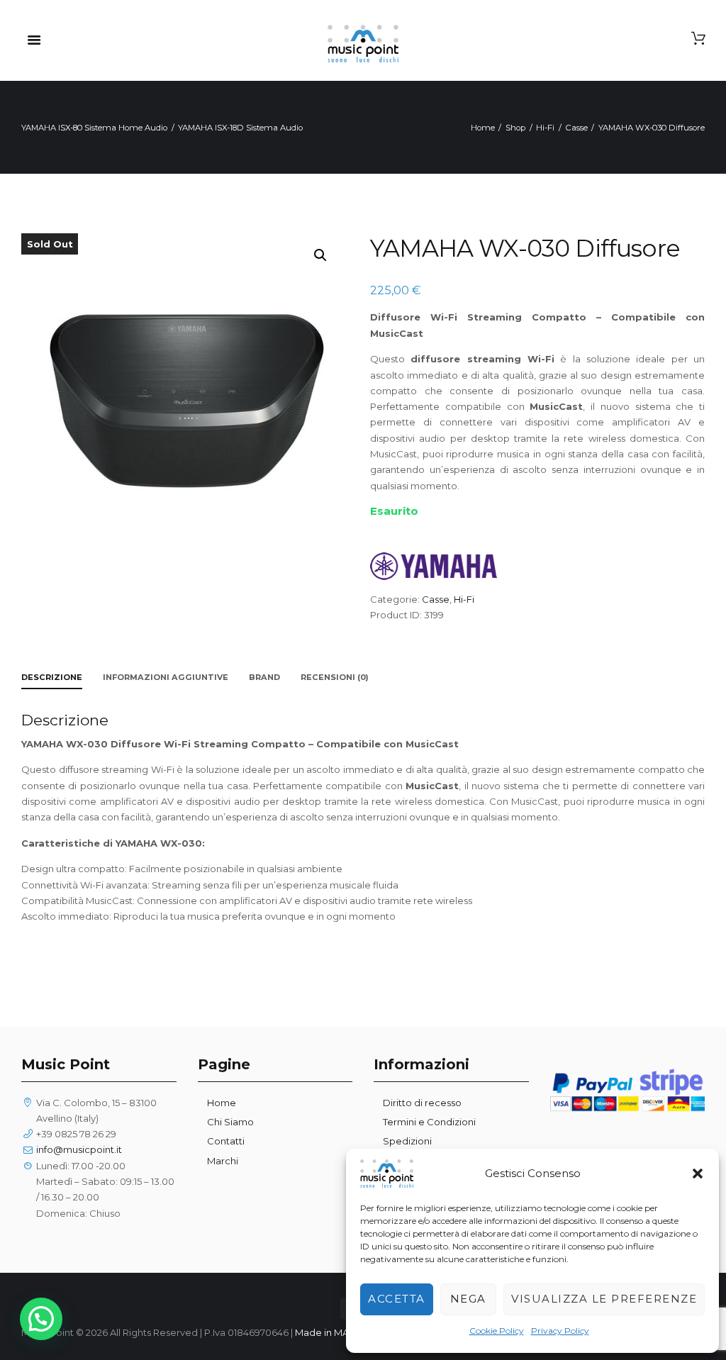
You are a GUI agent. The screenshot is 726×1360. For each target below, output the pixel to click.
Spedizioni (407, 1141)
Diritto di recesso (422, 1102)
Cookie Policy (496, 1330)
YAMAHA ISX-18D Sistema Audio (240, 128)
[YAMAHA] (434, 565)
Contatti (226, 1141)
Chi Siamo (230, 1121)
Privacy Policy (560, 1330)
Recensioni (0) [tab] (335, 677)
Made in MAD (326, 1332)
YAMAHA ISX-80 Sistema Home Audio (94, 128)
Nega (468, 1298)
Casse (577, 128)
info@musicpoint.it (79, 1149)
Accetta (396, 1298)
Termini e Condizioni (429, 1121)
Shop (515, 128)
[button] (698, 1173)
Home (483, 128)
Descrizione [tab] (51, 677)
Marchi (222, 1160)
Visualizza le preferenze (604, 1298)
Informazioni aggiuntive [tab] (165, 677)
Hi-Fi (545, 128)
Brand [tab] (264, 677)
